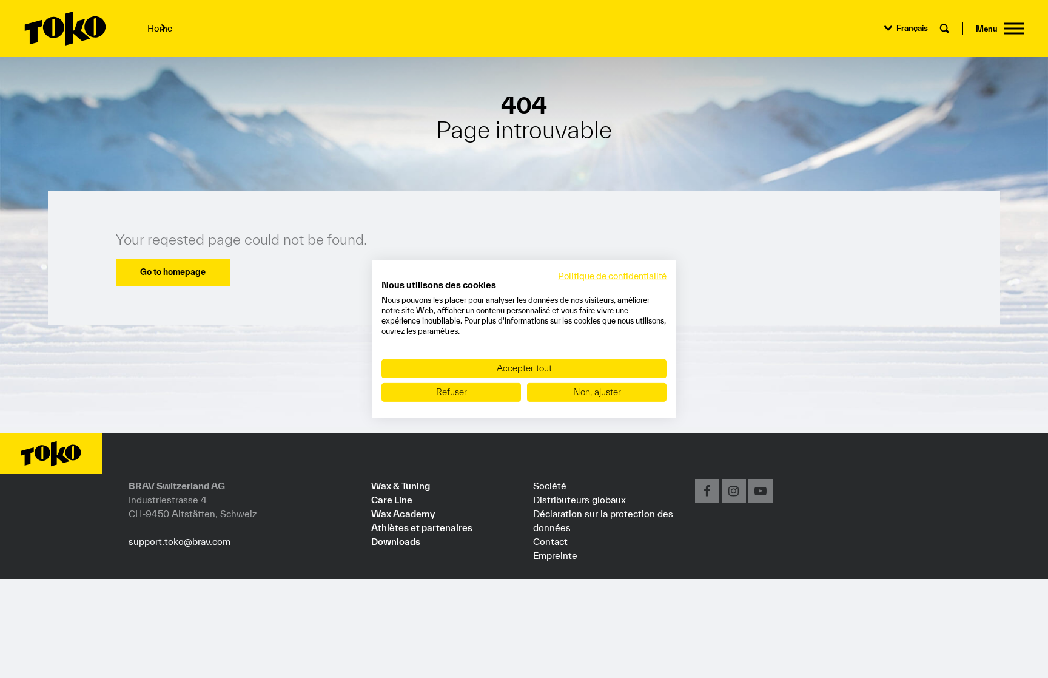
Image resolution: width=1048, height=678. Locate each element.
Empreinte (555, 555)
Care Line (391, 499)
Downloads (395, 541)
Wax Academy (403, 513)
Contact (550, 541)
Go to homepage (173, 272)
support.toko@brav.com (179, 541)
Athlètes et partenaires (421, 527)
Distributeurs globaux (579, 499)
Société (549, 485)
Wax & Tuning (400, 485)
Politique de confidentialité (612, 275)
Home (159, 28)
